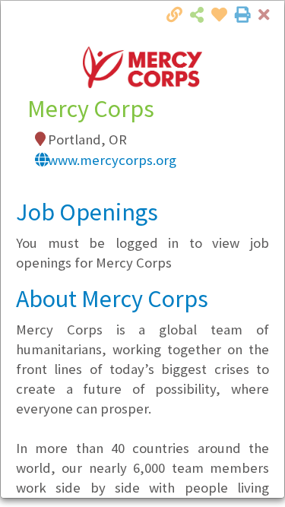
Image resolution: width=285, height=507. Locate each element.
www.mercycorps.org (112, 160)
